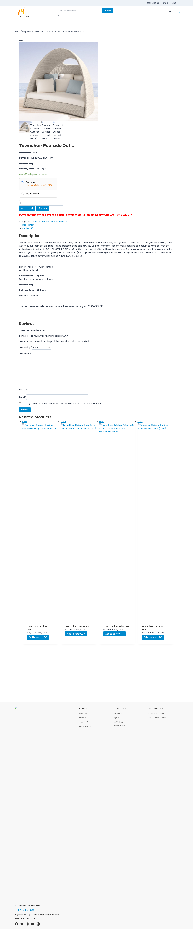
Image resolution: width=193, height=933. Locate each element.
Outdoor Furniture (59, 221)
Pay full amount (33, 193)
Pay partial (30, 182)
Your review (26, 353)
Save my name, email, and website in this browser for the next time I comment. (62, 403)
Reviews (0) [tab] (28, 228)
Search (107, 10)
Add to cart (27, 208)
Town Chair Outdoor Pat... (79, 626)
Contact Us (153, 2)
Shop (165, 2)
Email (22, 397)
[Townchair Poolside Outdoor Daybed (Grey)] (58, 81)
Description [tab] (28, 224)
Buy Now (42, 208)
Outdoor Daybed (40, 221)
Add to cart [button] (34, 636)
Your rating (25, 347)
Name (23, 389)
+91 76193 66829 (24, 910)
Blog (174, 2)
